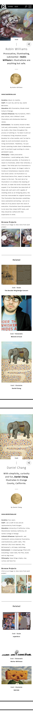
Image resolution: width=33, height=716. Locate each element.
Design (19, 287)
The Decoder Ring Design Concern (16, 290)
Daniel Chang (16, 388)
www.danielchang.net (8, 514)
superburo (16, 636)
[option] (10, 238)
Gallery (16, 6)
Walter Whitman (16, 661)
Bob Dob (16, 690)
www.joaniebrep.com (8, 94)
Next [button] (29, 237)
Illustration (18, 385)
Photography (19, 333)
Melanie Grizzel (16, 337)
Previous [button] (4, 237)
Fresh (16, 39)
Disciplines (10, 6)
